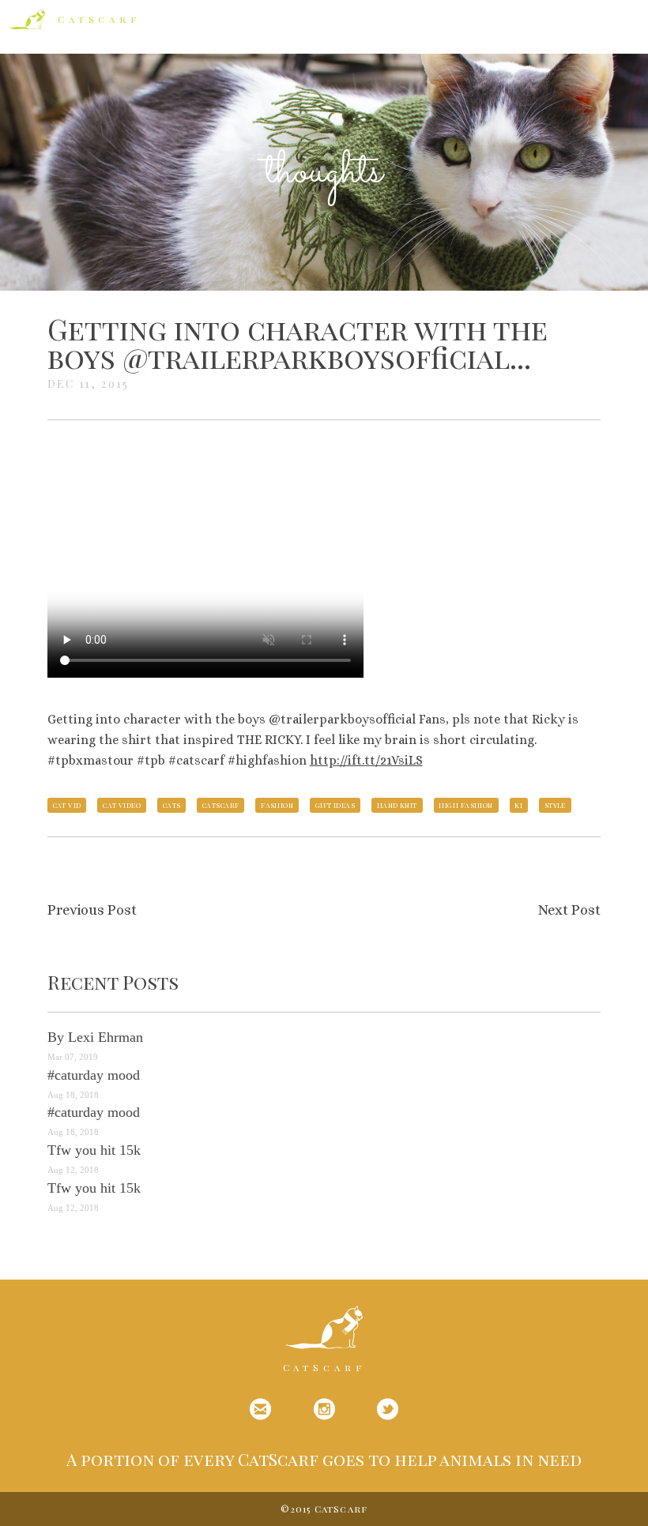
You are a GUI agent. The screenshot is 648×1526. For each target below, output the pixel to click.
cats (172, 805)
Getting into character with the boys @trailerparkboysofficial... (297, 343)
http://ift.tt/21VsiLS (366, 760)
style (555, 805)
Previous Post (92, 910)
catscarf (220, 805)
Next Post (569, 910)
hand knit (397, 805)
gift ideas (335, 805)
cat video (122, 805)
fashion (277, 805)
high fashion (465, 805)
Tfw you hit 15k (94, 1150)
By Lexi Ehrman (95, 1037)
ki (518, 805)
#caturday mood (93, 1075)
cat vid (67, 805)
